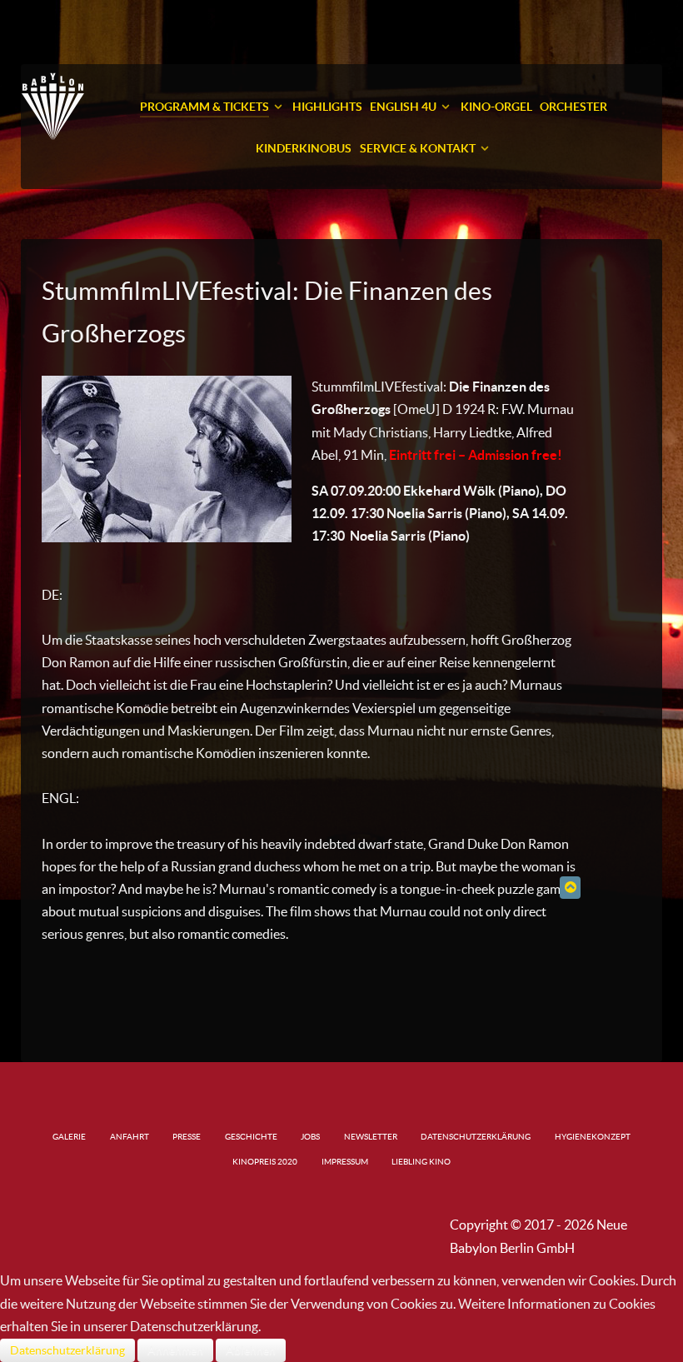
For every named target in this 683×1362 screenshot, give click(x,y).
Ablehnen (251, 1350)
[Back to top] (570, 887)
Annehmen (175, 1350)
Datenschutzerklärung (67, 1350)
